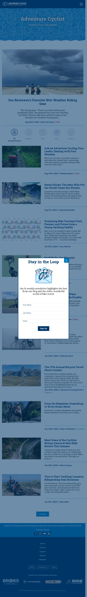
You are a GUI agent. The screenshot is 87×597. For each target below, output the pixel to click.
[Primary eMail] (43, 316)
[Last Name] (43, 308)
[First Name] (43, 300)
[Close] (66, 260)
